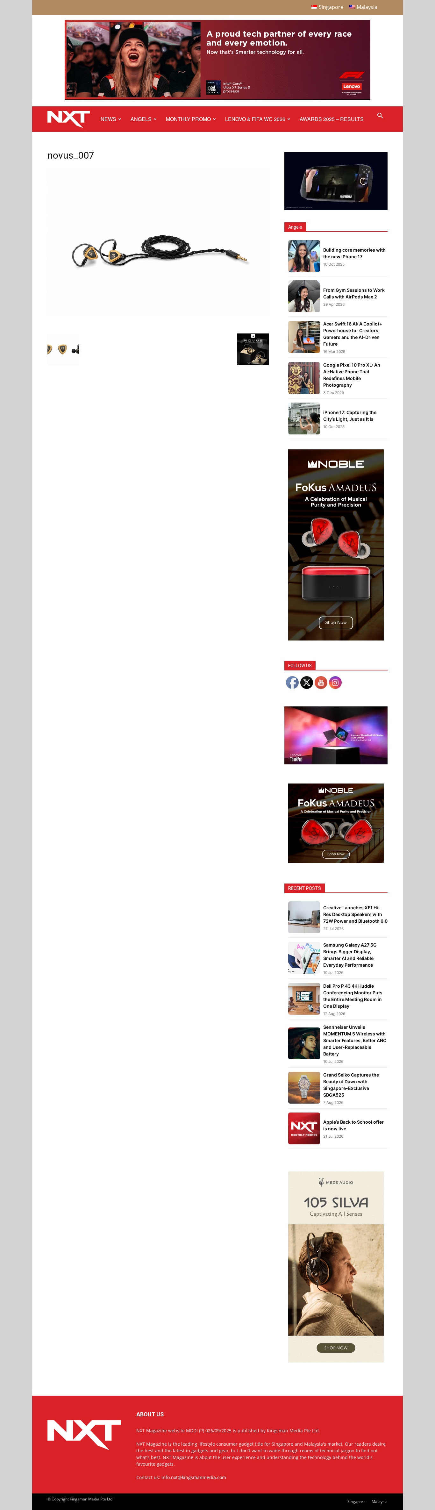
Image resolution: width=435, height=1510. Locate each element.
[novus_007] (158, 313)
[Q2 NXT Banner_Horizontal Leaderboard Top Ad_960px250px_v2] (217, 98)
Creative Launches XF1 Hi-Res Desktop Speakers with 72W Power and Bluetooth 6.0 (355, 914)
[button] (380, 116)
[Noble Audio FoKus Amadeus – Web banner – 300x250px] (336, 861)
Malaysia (380, 1501)
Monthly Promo (188, 119)
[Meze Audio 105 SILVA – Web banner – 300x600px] (336, 1361)
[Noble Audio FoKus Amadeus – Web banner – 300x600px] (336, 639)
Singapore (356, 1501)
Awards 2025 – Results (332, 119)
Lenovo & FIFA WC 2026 (255, 119)
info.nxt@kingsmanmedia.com (193, 1477)
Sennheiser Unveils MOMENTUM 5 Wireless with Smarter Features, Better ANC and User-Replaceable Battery (354, 1040)
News (108, 119)
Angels (141, 119)
